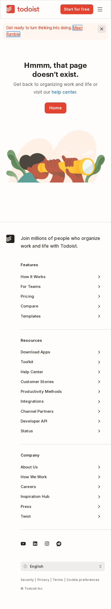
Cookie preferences (83, 580)
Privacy (43, 580)
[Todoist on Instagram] (47, 544)
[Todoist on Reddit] (59, 544)
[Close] (102, 29)
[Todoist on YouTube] (23, 544)
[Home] (22, 9)
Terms (58, 580)
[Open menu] (100, 9)
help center (64, 92)
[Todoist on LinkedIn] (35, 544)
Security (27, 580)
